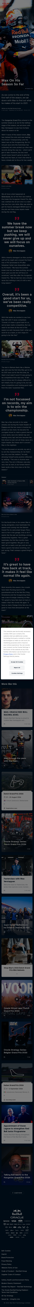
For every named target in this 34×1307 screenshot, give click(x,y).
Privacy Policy (8, 654)
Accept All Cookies (17, 662)
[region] (17, 653)
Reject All (17, 667)
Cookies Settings (17, 673)
